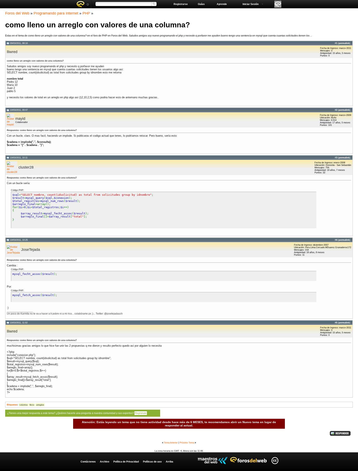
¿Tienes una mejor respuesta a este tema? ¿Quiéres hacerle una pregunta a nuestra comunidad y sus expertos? (76, 413)
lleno (32, 405)
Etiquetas (12, 404)
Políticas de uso (152, 461)
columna (23, 405)
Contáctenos (88, 461)
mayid (20, 119)
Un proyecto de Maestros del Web (213, 460)
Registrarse (181, 4)
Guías (201, 4)
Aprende (222, 4)
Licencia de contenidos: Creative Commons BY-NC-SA (274, 460)
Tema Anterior (171, 442)
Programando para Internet (56, 13)
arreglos (40, 405)
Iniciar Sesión (251, 4)
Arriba (169, 461)
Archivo (104, 461)
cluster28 (26, 167)
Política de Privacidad (126, 461)
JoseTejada (30, 250)
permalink (344, 43)
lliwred (12, 52)
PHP (86, 13)
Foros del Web (17, 13)
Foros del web (82, 4)
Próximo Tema (187, 442)
